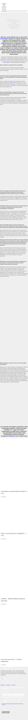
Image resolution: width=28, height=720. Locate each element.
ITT (11, 430)
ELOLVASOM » (3, 496)
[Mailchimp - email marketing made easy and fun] (22, 716)
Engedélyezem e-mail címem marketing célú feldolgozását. (12, 699)
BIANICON (12, 82)
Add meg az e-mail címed (7, 692)
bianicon (12, 436)
